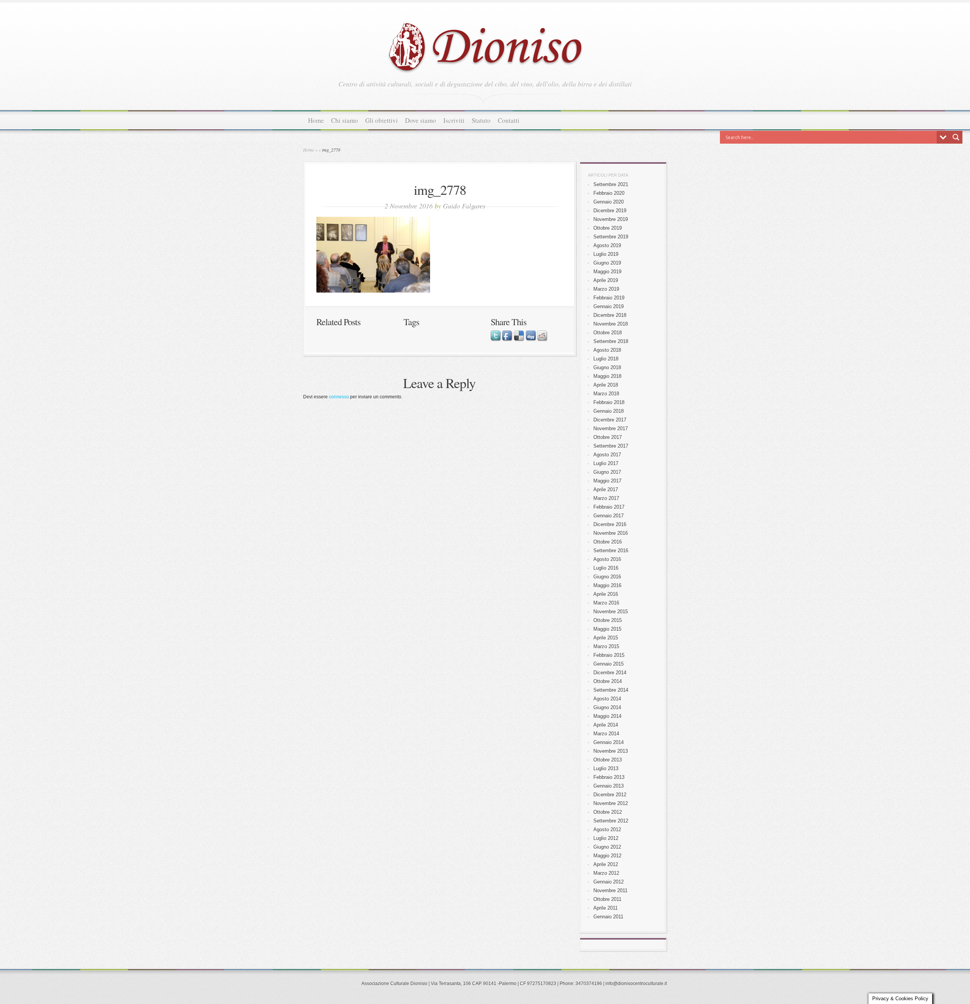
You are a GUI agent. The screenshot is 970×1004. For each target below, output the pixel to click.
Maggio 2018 (607, 376)
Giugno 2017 (607, 472)
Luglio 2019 (605, 254)
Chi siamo (344, 120)
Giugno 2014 (607, 707)
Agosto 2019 (607, 245)
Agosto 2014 (607, 699)
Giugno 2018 (607, 367)
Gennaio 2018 (608, 411)
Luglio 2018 (605, 359)
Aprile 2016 (605, 594)
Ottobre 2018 (607, 332)
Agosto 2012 (607, 829)
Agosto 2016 (607, 559)
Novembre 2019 (610, 219)
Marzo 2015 (606, 646)
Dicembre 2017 (609, 420)
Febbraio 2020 (608, 193)
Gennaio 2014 (608, 742)
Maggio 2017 (607, 481)
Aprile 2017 (605, 489)
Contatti (508, 120)
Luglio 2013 (605, 768)
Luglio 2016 (605, 568)
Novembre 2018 (610, 324)
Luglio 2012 (605, 838)
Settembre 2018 (610, 341)
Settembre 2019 (610, 237)
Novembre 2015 (610, 611)
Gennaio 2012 (608, 882)
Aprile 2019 (605, 280)
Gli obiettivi (381, 120)
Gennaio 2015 (608, 664)
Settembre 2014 (610, 690)
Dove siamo (420, 120)
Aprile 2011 (605, 908)
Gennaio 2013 (608, 786)
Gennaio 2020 (608, 202)
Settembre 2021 (610, 184)
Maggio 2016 (607, 585)
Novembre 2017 (610, 428)
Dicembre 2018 (609, 315)
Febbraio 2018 (608, 402)
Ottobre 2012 (607, 812)
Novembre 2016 (610, 533)
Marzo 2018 (606, 393)
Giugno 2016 (607, 577)
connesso (339, 396)
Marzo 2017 (606, 498)
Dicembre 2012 (609, 794)
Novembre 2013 (610, 751)
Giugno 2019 (607, 263)
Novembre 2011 (610, 890)
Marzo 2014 (606, 733)
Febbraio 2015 (608, 655)
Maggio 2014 (607, 716)
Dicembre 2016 (609, 524)
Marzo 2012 (606, 873)
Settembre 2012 (610, 821)
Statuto (481, 120)
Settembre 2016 (610, 550)
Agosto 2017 (607, 454)
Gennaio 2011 (608, 916)
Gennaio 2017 (608, 515)
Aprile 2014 (605, 725)
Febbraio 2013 (608, 777)
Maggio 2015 (607, 629)
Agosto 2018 (607, 350)
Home (316, 120)
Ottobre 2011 (607, 899)
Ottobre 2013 (607, 760)
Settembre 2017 (610, 446)
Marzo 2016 (606, 603)
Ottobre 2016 (607, 542)
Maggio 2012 (607, 855)
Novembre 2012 (610, 803)
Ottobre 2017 (607, 437)
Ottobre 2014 (607, 681)
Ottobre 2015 (607, 620)
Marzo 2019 (606, 289)
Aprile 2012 (605, 864)
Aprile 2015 (605, 638)
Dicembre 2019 (609, 210)
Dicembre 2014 (609, 672)
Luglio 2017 (605, 463)
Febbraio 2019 (608, 298)
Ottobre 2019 (607, 228)
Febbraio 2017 (608, 507)
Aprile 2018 (605, 385)
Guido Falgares (464, 205)
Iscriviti (454, 120)
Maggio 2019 (607, 271)
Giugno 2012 (607, 847)
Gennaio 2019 (608, 306)
